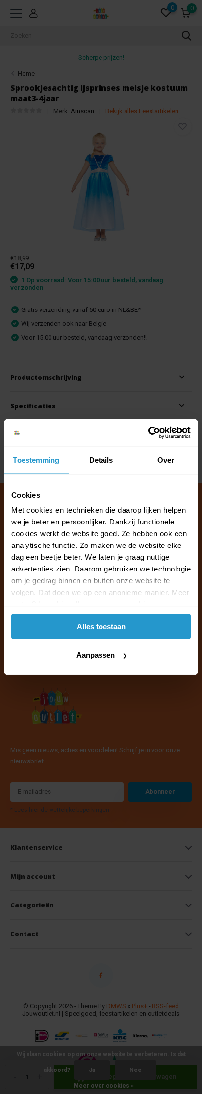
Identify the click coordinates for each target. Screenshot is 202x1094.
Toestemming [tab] (36, 459)
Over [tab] (165, 459)
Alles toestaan (101, 626)
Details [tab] (101, 459)
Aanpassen (95, 655)
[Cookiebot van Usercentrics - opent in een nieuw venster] (148, 433)
